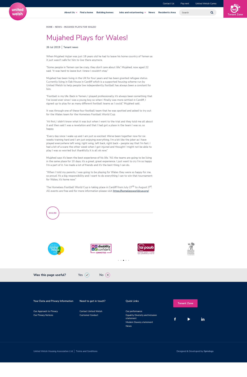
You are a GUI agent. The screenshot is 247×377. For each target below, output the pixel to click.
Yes (80, 275)
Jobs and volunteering (131, 12)
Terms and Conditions (86, 351)
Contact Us (168, 3)
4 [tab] (126, 260)
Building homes (104, 12)
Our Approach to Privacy (45, 311)
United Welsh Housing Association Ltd (53, 351)
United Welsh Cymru (205, 3)
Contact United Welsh (91, 311)
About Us (69, 12)
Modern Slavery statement (139, 322)
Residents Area (167, 12)
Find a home (86, 12)
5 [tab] (128, 260)
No (101, 275)
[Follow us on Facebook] (175, 319)
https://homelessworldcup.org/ (131, 191)
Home (49, 27)
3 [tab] (123, 260)
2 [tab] (120, 260)
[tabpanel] (146, 248)
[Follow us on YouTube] (189, 319)
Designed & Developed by (195, 351)
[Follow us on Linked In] (203, 319)
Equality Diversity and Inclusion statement (141, 317)
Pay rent (185, 3)
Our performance (134, 311)
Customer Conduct (89, 315)
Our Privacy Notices (43, 315)
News (152, 12)
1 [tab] (118, 260)
